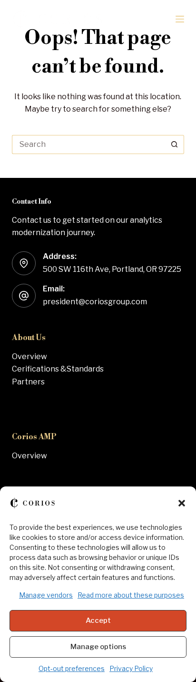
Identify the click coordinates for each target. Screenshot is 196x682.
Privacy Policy (131, 668)
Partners (28, 381)
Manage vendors (46, 595)
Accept (98, 620)
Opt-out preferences (72, 668)
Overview (29, 356)
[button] (181, 503)
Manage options (98, 646)
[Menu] (180, 19)
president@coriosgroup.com (95, 301)
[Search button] (174, 144)
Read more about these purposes (131, 595)
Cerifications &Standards (58, 368)
